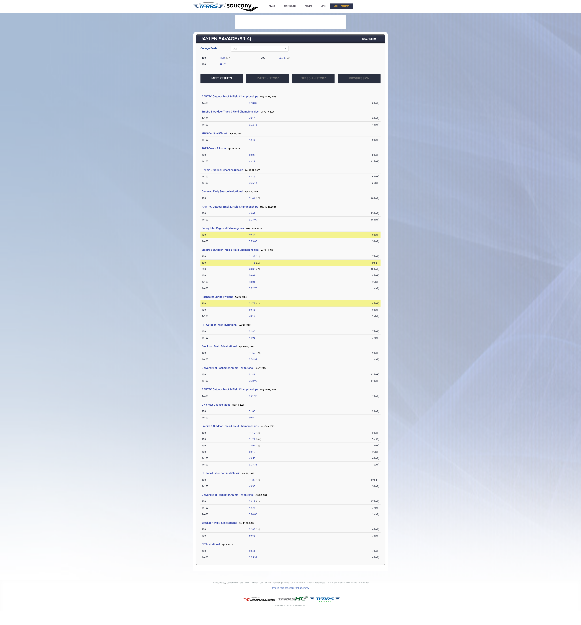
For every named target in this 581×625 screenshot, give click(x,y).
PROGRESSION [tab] (359, 78)
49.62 (252, 213)
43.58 (252, 458)
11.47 (252, 198)
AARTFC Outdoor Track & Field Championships (230, 96)
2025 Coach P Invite (214, 148)
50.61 (252, 275)
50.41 (252, 551)
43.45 (252, 139)
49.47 (223, 64)
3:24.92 (253, 359)
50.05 (252, 154)
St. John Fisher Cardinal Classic (221, 473)
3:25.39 (253, 557)
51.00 (252, 411)
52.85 (252, 331)
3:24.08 (253, 514)
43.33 (252, 486)
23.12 (252, 501)
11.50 (252, 352)
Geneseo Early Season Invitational (222, 191)
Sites (267, 582)
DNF (251, 417)
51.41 (252, 374)
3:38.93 (253, 380)
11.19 (252, 432)
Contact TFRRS (298, 582)
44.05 (252, 337)
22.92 (252, 445)
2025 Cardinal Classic (215, 133)
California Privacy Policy (238, 582)
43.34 (252, 507)
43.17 (252, 316)
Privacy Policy (218, 582)
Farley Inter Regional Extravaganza (223, 228)
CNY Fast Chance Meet (216, 404)
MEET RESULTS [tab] (221, 78)
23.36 (252, 269)
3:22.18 (253, 124)
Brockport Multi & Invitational (219, 346)
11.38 (252, 256)
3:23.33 (253, 464)
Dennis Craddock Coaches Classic (222, 169)
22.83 (252, 529)
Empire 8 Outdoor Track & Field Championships (230, 111)
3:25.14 (253, 182)
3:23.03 (253, 241)
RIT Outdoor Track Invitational (219, 324)
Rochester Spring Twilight (217, 296)
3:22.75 (253, 288)
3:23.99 (253, 219)
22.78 (282, 57)
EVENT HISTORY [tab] (267, 78)
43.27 (252, 161)
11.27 (252, 439)
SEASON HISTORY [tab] (313, 78)
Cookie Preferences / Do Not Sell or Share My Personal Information (338, 582)
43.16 (252, 118)
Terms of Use (257, 582)
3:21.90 (253, 396)
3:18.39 (253, 103)
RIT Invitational (211, 544)
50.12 (252, 451)
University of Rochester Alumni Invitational (228, 367)
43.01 (252, 282)
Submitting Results (280, 582)
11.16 (223, 57)
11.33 (252, 479)
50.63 (252, 535)
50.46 (252, 309)
